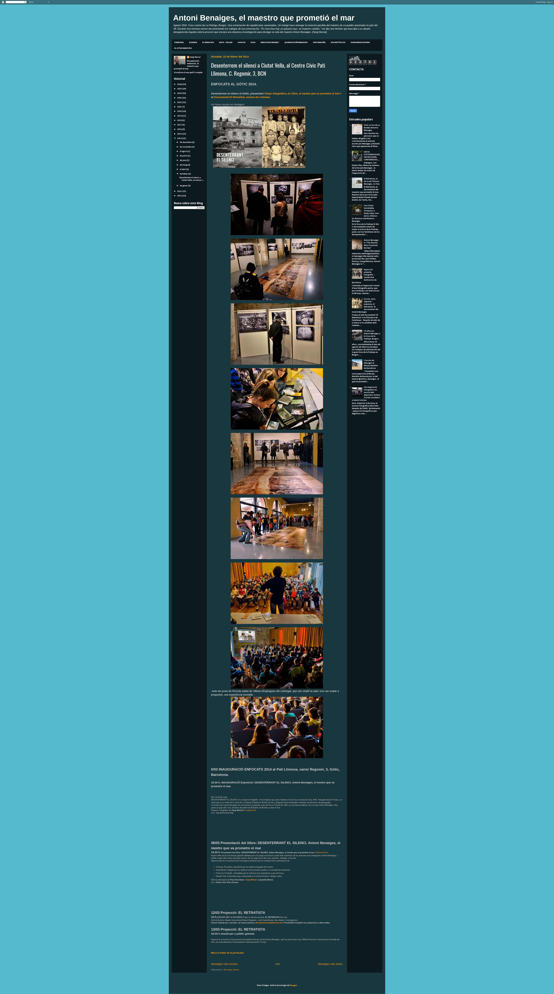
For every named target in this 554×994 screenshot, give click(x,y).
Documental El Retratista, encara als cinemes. (242, 97)
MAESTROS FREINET (270, 42)
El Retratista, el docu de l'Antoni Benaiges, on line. (372, 181)
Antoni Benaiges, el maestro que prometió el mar (263, 17)
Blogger (293, 985)
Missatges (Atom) (231, 970)
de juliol (184, 156)
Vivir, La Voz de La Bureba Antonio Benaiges (372, 127)
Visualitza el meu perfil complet (188, 73)
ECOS (253, 42)
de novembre (186, 147)
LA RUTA (241, 42)
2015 (179, 134)
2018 (179, 120)
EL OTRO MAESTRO (183, 48)
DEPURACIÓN (319, 42)
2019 (179, 116)
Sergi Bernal (195, 57)
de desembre (186, 142)
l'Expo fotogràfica (275, 93)
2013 (179, 191)
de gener (184, 186)
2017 (179, 125)
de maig (184, 165)
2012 (179, 196)
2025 (179, 89)
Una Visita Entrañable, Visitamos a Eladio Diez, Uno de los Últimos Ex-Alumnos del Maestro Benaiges (365, 213)
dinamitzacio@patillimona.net (269, 923)
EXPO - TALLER (225, 42)
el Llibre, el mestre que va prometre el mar (314, 93)
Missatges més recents (224, 964)
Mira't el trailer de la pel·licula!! (227, 953)
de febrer (184, 174)
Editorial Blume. (322, 852)
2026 (179, 84)
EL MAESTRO (208, 42)
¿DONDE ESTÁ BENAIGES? (296, 42)
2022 (179, 102)
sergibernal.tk (250, 810)
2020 (179, 111)
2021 (179, 107)
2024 (179, 93)
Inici (277, 964)
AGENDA (193, 42)
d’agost (183, 151)
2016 (179, 129)
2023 (179, 98)
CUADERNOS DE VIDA (360, 42)
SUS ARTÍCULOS (338, 42)
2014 (179, 138)
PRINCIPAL (179, 42)
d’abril (183, 169)
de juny (183, 160)
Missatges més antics (330, 964)
